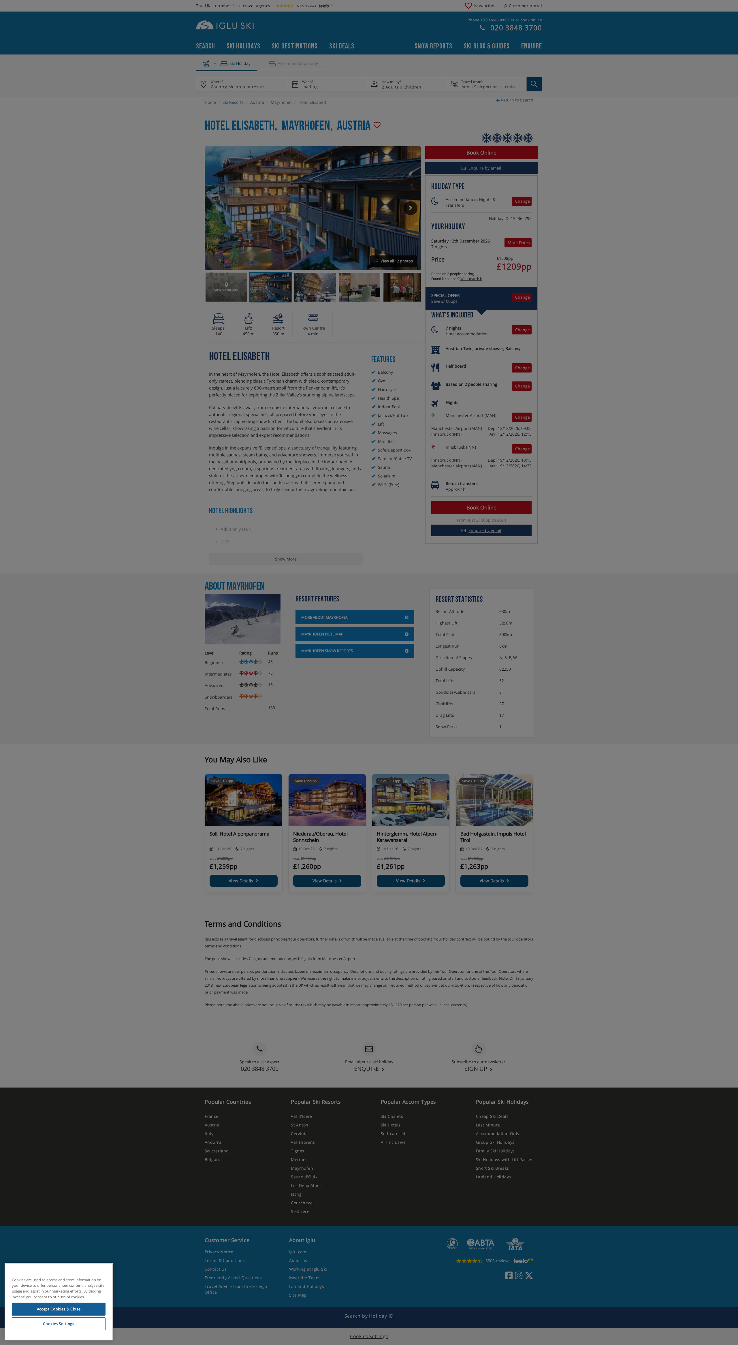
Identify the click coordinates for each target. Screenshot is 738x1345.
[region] (59, 1302)
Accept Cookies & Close (58, 1309)
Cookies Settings (58, 1323)
